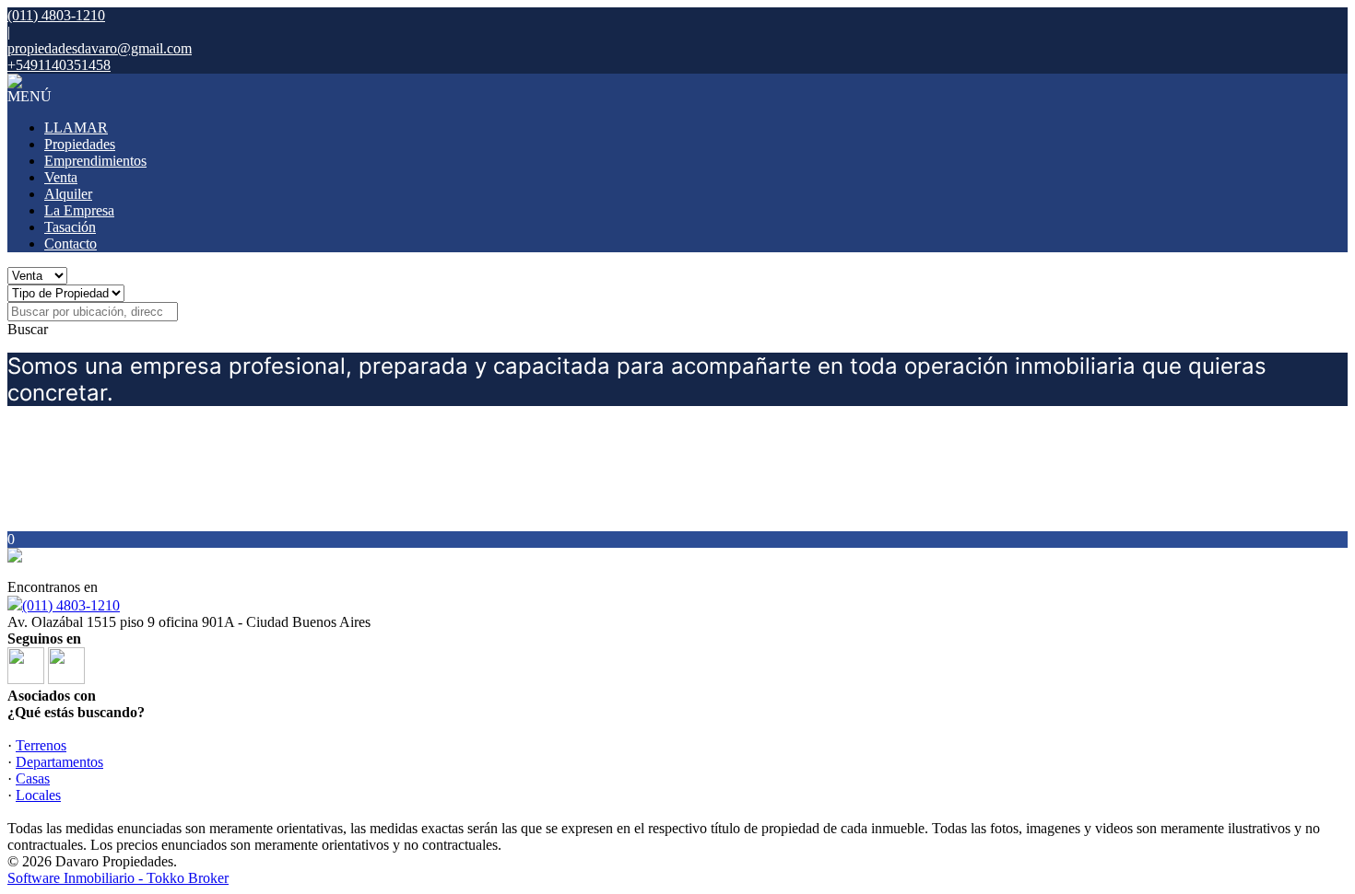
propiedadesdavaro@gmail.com (99, 48)
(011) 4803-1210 (71, 605)
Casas (33, 778)
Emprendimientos (95, 160)
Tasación (70, 227)
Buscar (27, 329)
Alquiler (68, 194)
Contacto (70, 243)
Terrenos (41, 745)
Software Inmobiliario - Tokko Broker (118, 878)
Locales (38, 795)
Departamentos (59, 762)
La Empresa (79, 210)
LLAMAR (76, 127)
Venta (60, 177)
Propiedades (79, 144)
